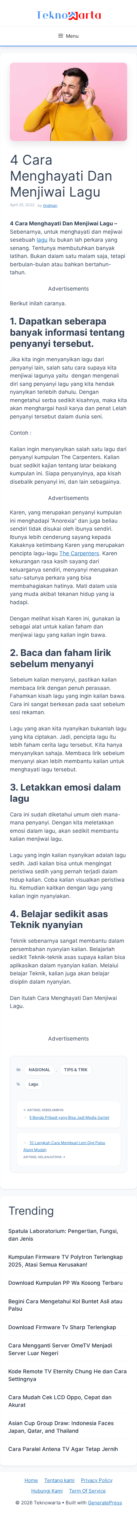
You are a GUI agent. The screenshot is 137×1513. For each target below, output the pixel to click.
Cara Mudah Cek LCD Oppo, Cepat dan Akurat (60, 1401)
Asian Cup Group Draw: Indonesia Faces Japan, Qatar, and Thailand (61, 1427)
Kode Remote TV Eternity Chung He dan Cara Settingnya (67, 1375)
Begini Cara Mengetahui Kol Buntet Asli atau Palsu (65, 1305)
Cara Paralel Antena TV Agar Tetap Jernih (63, 1449)
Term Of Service (87, 1491)
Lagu (33, 1084)
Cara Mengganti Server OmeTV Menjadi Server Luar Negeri (60, 1349)
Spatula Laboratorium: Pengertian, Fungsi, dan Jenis (63, 1235)
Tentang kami (59, 1480)
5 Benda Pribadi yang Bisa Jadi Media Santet (69, 1117)
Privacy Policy (96, 1480)
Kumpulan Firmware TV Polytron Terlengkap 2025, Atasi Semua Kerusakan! (65, 1261)
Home (31, 1480)
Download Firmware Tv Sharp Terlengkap (62, 1327)
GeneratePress (105, 1503)
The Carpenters (79, 553)
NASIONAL (39, 1069)
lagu (42, 240)
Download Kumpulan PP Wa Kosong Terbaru (65, 1283)
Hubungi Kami (47, 1491)
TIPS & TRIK (76, 1069)
